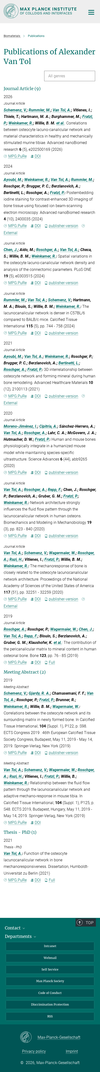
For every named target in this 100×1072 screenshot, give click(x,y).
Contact (13, 928)
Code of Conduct (50, 993)
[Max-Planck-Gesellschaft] (29, 1037)
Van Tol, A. (62, 110)
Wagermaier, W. (62, 553)
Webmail (50, 958)
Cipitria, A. (48, 426)
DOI (38, 156)
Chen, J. (11, 249)
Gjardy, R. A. (39, 693)
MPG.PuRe (17, 156)
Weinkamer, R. (20, 123)
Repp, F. (54, 489)
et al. (60, 123)
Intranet (50, 946)
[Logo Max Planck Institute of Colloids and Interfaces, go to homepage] (41, 11)
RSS (50, 1016)
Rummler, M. (40, 110)
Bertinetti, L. (68, 363)
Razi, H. (16, 559)
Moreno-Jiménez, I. (20, 426)
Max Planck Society (50, 981)
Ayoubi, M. (13, 179)
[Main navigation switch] (91, 12)
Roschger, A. (47, 249)
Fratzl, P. (57, 192)
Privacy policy (34, 1051)
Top (89, 922)
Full (52, 662)
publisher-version (63, 225)
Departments (19, 936)
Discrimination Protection (50, 1004)
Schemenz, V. (15, 110)
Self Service (50, 969)
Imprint (72, 1051)
